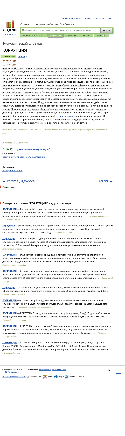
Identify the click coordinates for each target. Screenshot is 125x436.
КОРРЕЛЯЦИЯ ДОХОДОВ (21, 181)
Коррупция (8, 238)
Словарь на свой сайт (94, 19)
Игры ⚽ (101, 35)
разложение (38, 157)
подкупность (9, 157)
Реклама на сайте (59, 369)
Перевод (22, 56)
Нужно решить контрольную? (33, 149)
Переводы (71, 35)
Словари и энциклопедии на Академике (47, 24)
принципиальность (12, 170)
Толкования (55, 35)
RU (109, 19)
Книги (86, 35)
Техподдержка (45, 369)
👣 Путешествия (12, 372)
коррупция (8, 225)
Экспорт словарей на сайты (14, 377)
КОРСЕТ (103, 181)
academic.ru (10, 34)
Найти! (106, 30)
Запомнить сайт (73, 19)
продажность (24, 157)
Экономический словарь (34, 35)
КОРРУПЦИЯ (9, 209)
